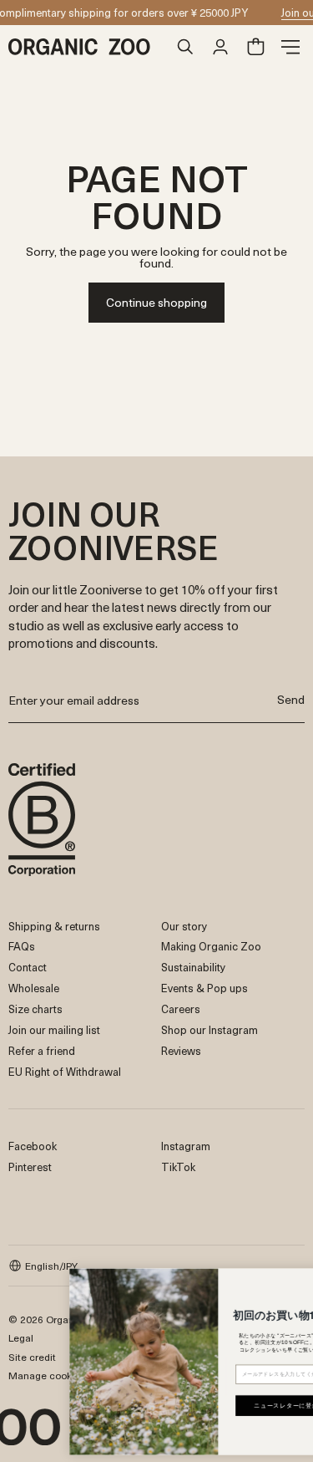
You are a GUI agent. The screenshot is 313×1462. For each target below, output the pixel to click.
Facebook (32, 1146)
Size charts (35, 1008)
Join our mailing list (54, 1029)
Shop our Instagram (209, 1029)
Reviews (181, 1050)
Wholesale (33, 988)
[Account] (220, 47)
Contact (27, 967)
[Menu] (290, 47)
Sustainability (193, 967)
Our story (184, 926)
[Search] (185, 47)
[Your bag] (255, 47)
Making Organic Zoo (211, 946)
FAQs (21, 946)
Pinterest (30, 1166)
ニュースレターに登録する (251, 1405)
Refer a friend (41, 1050)
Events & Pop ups (204, 988)
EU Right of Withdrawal (64, 1071)
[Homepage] (88, 47)
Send (291, 699)
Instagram (185, 1146)
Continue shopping (156, 302)
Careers (180, 1008)
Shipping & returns (54, 926)
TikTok (178, 1166)
